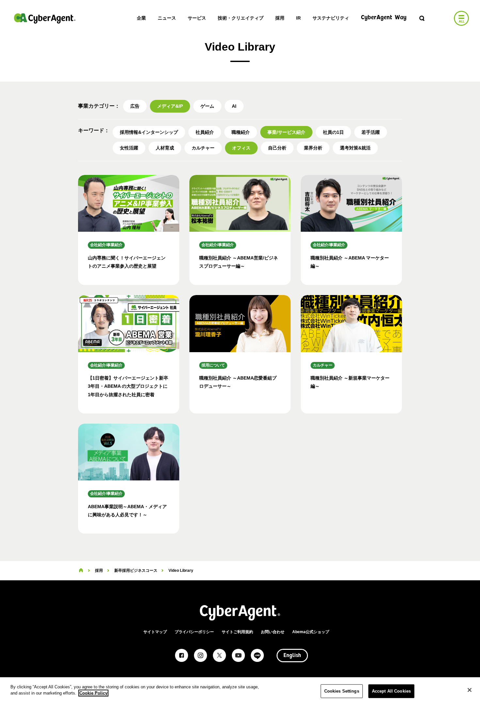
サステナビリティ (330, 18)
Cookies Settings (341, 691)
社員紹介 (205, 132)
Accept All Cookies (391, 691)
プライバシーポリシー (194, 632)
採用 (279, 18)
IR (298, 18)
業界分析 (313, 147)
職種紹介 (241, 132)
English (292, 656)
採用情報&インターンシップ (149, 132)
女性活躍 (129, 147)
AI (234, 106)
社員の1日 (333, 132)
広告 (134, 106)
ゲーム (207, 106)
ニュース (167, 18)
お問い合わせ (272, 632)
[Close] (469, 690)
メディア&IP (170, 106)
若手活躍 (370, 132)
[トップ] (81, 570)
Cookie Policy (93, 693)
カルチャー (203, 147)
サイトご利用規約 (237, 632)
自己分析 (277, 147)
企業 (141, 18)
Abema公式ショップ (310, 632)
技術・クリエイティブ (241, 18)
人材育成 (165, 147)
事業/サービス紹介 (286, 132)
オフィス (241, 147)
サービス (197, 18)
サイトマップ (155, 632)
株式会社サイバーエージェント (45, 18)
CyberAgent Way (384, 17)
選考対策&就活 (355, 147)
